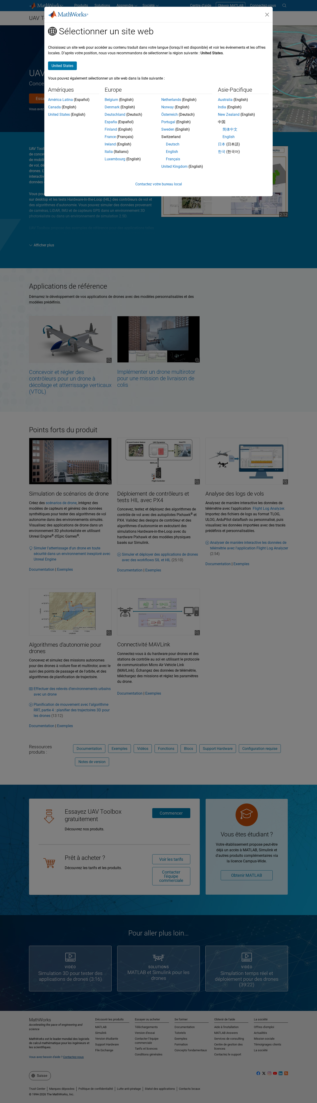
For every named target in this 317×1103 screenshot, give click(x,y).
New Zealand (228, 114)
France (110, 137)
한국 (221, 151)
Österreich (169, 114)
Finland (111, 129)
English (172, 151)
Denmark (112, 107)
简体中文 (230, 129)
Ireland (110, 144)
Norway (167, 107)
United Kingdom (174, 166)
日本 (221, 144)
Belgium (111, 99)
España (111, 122)
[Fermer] (267, 14)
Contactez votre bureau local (158, 184)
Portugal (168, 122)
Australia (225, 99)
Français (173, 159)
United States (59, 114)
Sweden (167, 129)
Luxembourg (115, 159)
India (222, 107)
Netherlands (171, 99)
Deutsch (172, 144)
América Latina (60, 99)
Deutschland (115, 114)
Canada (54, 107)
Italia (109, 151)
